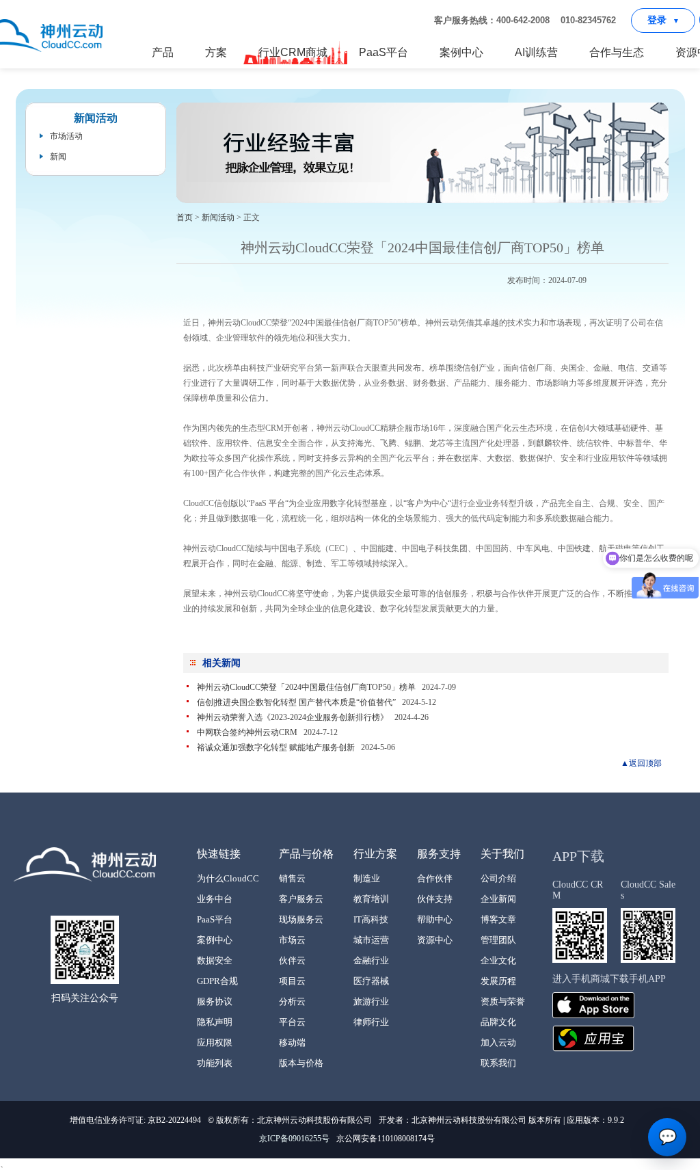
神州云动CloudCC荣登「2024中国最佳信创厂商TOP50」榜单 (306, 687)
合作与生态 (616, 52)
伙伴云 (292, 960)
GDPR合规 (217, 981)
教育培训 (371, 899)
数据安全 (214, 960)
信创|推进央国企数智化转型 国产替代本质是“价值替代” (296, 702)
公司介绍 (498, 878)
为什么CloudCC (228, 878)
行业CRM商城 (292, 52)
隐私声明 (214, 1022)
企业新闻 (498, 899)
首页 (184, 217)
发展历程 (498, 981)
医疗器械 (371, 981)
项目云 (292, 981)
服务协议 (214, 1001)
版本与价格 (301, 1063)
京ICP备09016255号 (294, 1138)
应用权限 (214, 1042)
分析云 (292, 1001)
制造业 (366, 878)
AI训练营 (536, 52)
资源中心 (435, 940)
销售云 (292, 878)
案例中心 (461, 52)
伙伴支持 (435, 899)
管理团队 (498, 940)
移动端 (292, 1042)
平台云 (292, 1022)
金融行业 (371, 960)
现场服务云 (301, 919)
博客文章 (498, 919)
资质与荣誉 (503, 1001)
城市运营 (371, 940)
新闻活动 (218, 217)
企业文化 (498, 960)
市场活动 (66, 136)
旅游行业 (371, 1001)
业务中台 (214, 899)
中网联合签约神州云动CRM (247, 732)
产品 (163, 52)
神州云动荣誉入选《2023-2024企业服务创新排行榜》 (293, 717)
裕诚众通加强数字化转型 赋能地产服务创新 (276, 747)
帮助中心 (435, 919)
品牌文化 (498, 1022)
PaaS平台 (383, 52)
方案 (216, 52)
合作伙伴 (435, 878)
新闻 (58, 156)
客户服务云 (301, 899)
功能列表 (214, 1063)
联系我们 (498, 1063)
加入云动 (498, 1042)
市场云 (292, 940)
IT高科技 (370, 919)
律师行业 (371, 1022)
